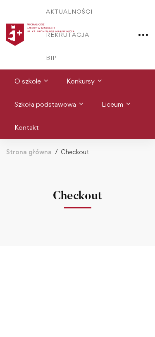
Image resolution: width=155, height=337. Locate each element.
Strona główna (29, 152)
